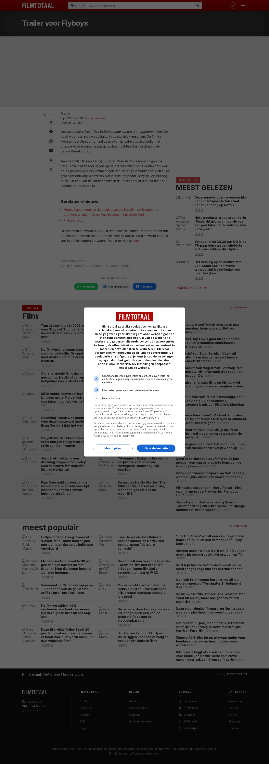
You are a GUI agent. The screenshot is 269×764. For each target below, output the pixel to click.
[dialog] (134, 382)
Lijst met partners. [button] (149, 417)
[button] (134, 398)
